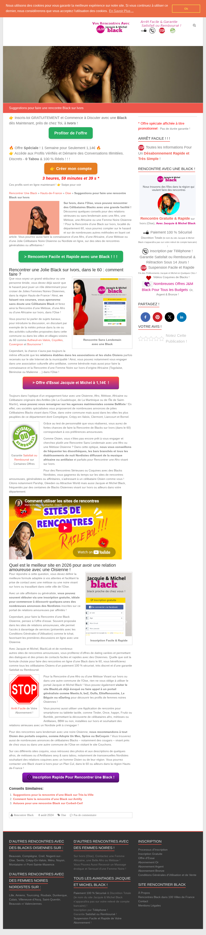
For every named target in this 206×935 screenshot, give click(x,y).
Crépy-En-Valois (36, 860)
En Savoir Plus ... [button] (121, 11)
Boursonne (34, 344)
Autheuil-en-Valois (38, 340)
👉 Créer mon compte (71, 168)
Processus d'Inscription (153, 849)
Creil (41, 856)
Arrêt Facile (18, 708)
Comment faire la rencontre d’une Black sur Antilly (47, 799)
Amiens (20, 895)
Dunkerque (60, 895)
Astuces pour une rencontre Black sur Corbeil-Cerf (48, 803)
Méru (51, 860)
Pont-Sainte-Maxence (40, 864)
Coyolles (57, 340)
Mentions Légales (149, 905)
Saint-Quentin (51, 899)
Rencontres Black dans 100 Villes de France (166, 897)
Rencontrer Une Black (23, 193)
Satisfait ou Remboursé (100, 914)
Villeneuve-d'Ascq (30, 899)
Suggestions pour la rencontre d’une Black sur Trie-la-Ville (53, 794)
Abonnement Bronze (151, 870)
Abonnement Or (148, 862)
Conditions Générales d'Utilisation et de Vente (167, 875)
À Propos (144, 892)
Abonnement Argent (151, 866)
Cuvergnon (16, 344)
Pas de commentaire (85, 815)
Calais (13, 899)
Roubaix (46, 895)
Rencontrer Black (24, 815)
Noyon (60, 860)
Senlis (20, 860)
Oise (68, 193)
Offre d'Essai (146, 858)
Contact (143, 901)
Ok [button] (186, 8)
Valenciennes (33, 903)
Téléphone (99, 909)
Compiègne (29, 856)
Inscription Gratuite (150, 853)
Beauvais (15, 856)
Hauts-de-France (51, 193)
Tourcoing (33, 895)
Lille (11, 895)
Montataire (16, 864)
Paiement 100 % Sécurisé (90, 893)
